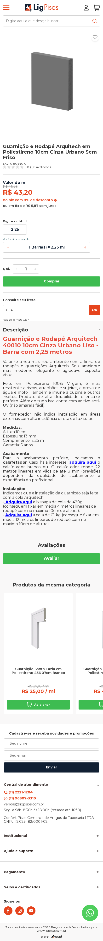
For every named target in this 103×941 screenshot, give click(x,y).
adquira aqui (82, 462)
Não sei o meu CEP (16, 319)
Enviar (51, 767)
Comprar (51, 281)
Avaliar (51, 558)
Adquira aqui (18, 502)
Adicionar (42, 704)
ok (94, 310)
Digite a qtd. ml (15, 221)
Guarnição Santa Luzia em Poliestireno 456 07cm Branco (38, 671)
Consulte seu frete (19, 300)
